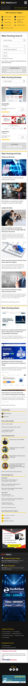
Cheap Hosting (7, 22)
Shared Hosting (7, 16)
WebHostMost (7, 413)
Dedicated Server (21, 16)
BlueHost (6, 416)
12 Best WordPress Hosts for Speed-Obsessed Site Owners (13, 178)
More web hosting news (9, 405)
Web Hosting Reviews (12, 77)
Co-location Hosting (8, 635)
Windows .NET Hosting (20, 20)
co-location (12, 61)
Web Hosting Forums (19, 8)
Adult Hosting (7, 19)
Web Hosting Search (12, 35)
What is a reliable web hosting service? (11, 484)
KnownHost (5, 131)
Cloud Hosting (7, 25)
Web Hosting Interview (8, 435)
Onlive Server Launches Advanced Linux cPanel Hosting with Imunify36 (13, 393)
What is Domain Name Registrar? (10, 480)
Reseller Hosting (21, 25)
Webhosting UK (7, 645)
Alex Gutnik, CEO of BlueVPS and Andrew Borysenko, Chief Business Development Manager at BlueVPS (17, 466)
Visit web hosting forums (9, 507)
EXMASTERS (5, 104)
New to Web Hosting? (8, 421)
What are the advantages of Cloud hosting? (12, 488)
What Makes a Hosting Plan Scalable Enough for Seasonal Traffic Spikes (12, 202)
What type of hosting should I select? (11, 427)
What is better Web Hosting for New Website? (12, 499)
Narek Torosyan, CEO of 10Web (16, 439)
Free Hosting (6, 637)
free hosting (19, 61)
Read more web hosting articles (11, 302)
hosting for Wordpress (7, 503)
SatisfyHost (7, 518)
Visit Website (22, 109)
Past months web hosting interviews (12, 471)
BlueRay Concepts (9, 521)
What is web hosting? (7, 424)
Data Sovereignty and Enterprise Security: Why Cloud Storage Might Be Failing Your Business (13, 229)
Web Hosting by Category (14, 13)
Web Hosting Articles (11, 153)
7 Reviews (4, 133)
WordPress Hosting (8, 28)
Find (20, 70)
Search (5, 55)
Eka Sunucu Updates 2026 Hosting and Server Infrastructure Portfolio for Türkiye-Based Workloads (14, 331)
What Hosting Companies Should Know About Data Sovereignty (14, 261)
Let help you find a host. (8, 430)
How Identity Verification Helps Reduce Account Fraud (11, 290)
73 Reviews (4, 105)
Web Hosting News (10, 308)
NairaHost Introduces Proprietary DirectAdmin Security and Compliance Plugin (14, 363)
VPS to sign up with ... (7, 494)
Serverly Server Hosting (9, 515)
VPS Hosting (20, 22)
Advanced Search (8, 58)
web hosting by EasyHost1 (9, 647)
